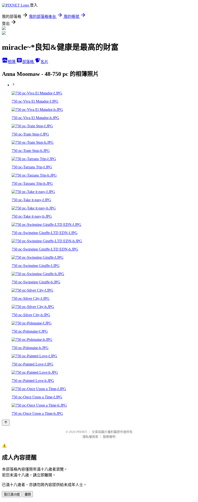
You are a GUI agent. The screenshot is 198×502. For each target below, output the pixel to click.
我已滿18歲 (12, 494)
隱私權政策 (90, 436)
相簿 (12, 62)
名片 (44, 62)
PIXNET (81, 432)
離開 (28, 494)
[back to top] (6, 423)
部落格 (28, 62)
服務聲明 (109, 436)
